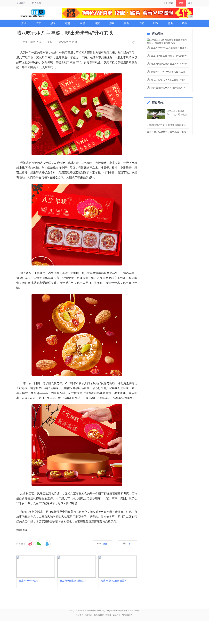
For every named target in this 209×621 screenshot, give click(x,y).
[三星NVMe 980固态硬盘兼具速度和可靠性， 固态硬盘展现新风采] (168, 41)
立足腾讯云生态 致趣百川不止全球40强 (170, 56)
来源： (50, 42)
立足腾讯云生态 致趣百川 (73, 580)
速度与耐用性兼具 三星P (113, 580)
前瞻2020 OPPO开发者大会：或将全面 (170, 72)
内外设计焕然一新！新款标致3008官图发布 (170, 88)
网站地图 (126, 615)
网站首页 (79, 615)
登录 (181, 3)
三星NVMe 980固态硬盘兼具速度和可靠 (170, 48)
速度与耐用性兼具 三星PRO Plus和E (169, 64)
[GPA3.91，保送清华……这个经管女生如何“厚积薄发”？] (156, 114)
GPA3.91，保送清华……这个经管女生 (177, 113)
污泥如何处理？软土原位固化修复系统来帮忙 (168, 125)
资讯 (25, 42)
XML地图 (107, 615)
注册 (190, 3)
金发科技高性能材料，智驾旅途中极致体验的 (168, 131)
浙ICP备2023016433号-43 (131, 610)
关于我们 (89, 615)
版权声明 (117, 615)
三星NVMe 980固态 (28, 580)
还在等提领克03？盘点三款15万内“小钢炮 (170, 80)
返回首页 (20, 3)
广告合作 (36, 3)
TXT (131, 615)
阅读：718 (35, 42)
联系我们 (98, 615)
